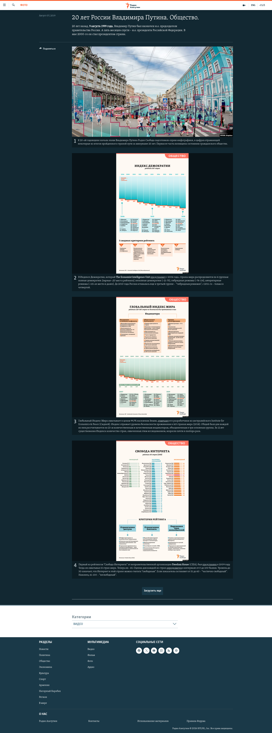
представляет (158, 277)
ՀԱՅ (262, 5)
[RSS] (169, 651)
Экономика (45, 667)
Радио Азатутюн (48, 721)
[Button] (47, 49)
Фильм (91, 655)
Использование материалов (153, 721)
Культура (44, 673)
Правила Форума (196, 721)
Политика (44, 655)
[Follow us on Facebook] (139, 651)
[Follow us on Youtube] (154, 651)
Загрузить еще (152, 590)
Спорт (42, 679)
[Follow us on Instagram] (161, 651)
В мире (43, 703)
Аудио (91, 667)
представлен (209, 564)
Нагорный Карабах (50, 691)
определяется (174, 568)
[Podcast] (176, 651)
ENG (253, 5)
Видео (91, 649)
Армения (44, 685)
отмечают (163, 421)
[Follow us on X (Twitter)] (146, 651)
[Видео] (244, 5)
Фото (24, 5)
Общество (44, 661)
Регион (43, 697)
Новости (43, 649)
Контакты (93, 721)
